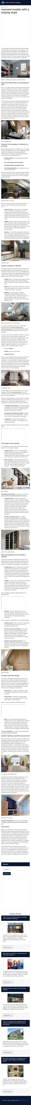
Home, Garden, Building (12, 2)
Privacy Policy (25, 1100)
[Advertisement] (15, 30)
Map (20, 1100)
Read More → (8, 947)
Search (7, 873)
